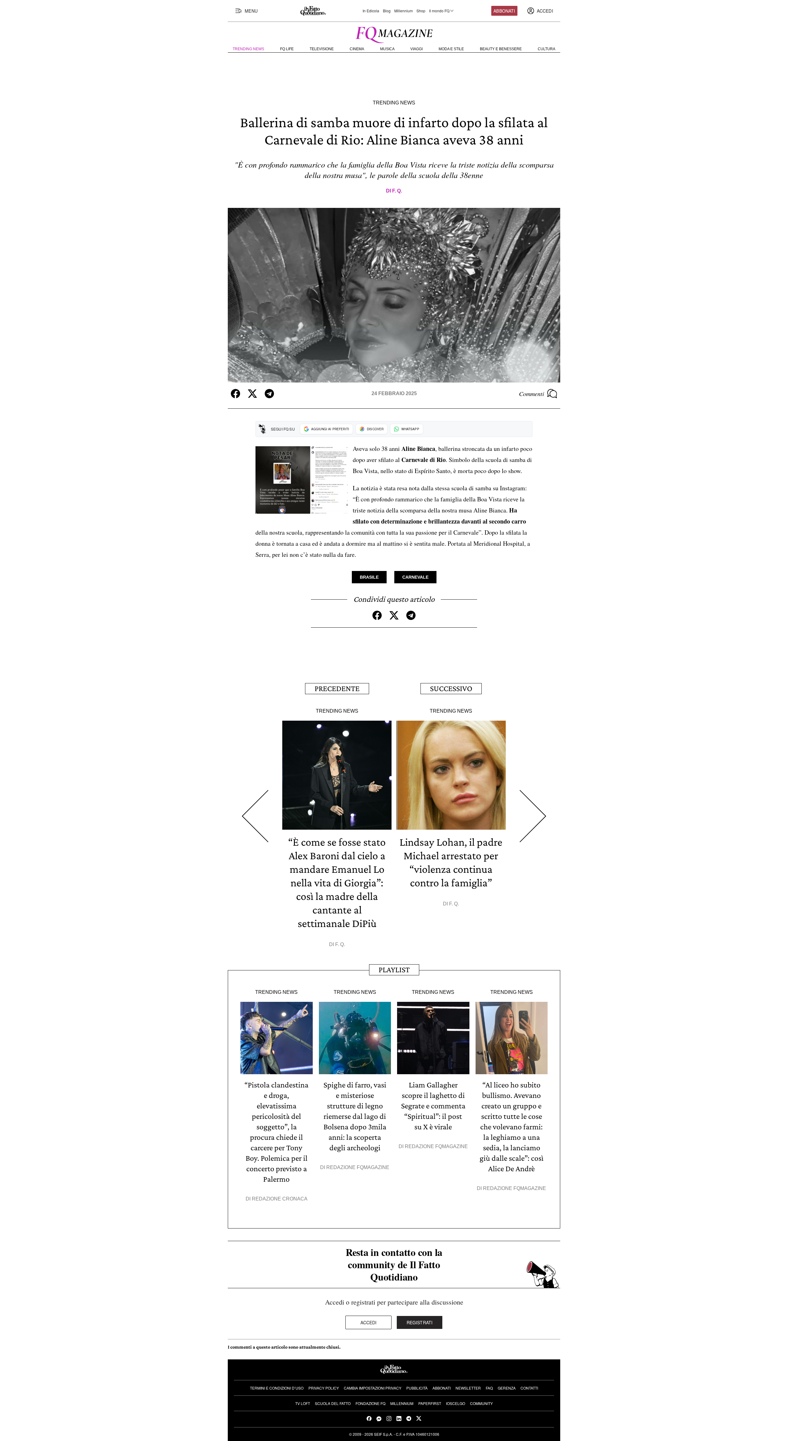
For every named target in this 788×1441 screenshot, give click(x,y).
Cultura (546, 49)
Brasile (369, 577)
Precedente (337, 688)
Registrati (420, 1322)
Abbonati (504, 11)
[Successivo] (533, 816)
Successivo (451, 688)
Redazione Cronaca (280, 1198)
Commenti (531, 394)
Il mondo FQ (439, 10)
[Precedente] (255, 816)
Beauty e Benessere (501, 49)
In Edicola (371, 11)
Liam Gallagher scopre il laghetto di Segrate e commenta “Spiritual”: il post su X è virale (433, 1105)
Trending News (248, 49)
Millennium (403, 11)
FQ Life (287, 49)
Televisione (322, 49)
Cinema (357, 49)
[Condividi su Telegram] (269, 393)
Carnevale (415, 577)
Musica (387, 49)
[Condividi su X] (252, 393)
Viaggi (416, 49)
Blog (387, 11)
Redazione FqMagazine (357, 1167)
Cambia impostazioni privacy (372, 1387)
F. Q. (397, 190)
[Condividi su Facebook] (235, 393)
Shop (420, 11)
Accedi (368, 1322)
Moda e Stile (451, 49)
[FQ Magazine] (394, 33)
